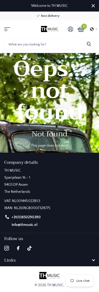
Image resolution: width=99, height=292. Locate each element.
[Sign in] (70, 29)
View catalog (7, 29)
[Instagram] (6, 248)
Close (93, 6)
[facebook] (18, 248)
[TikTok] (29, 248)
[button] (93, 29)
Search (89, 44)
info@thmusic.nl (24, 225)
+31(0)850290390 (26, 217)
